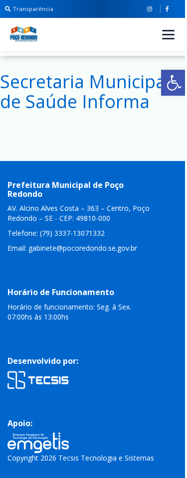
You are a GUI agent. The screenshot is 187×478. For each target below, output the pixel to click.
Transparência (33, 8)
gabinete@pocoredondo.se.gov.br (82, 248)
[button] (174, 83)
